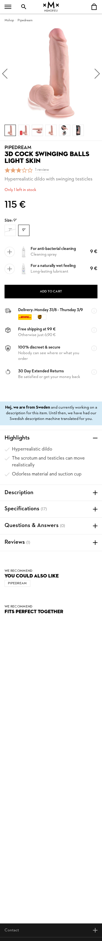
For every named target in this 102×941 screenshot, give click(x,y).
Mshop (9, 20)
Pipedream (25, 20)
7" (10, 230)
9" (24, 230)
